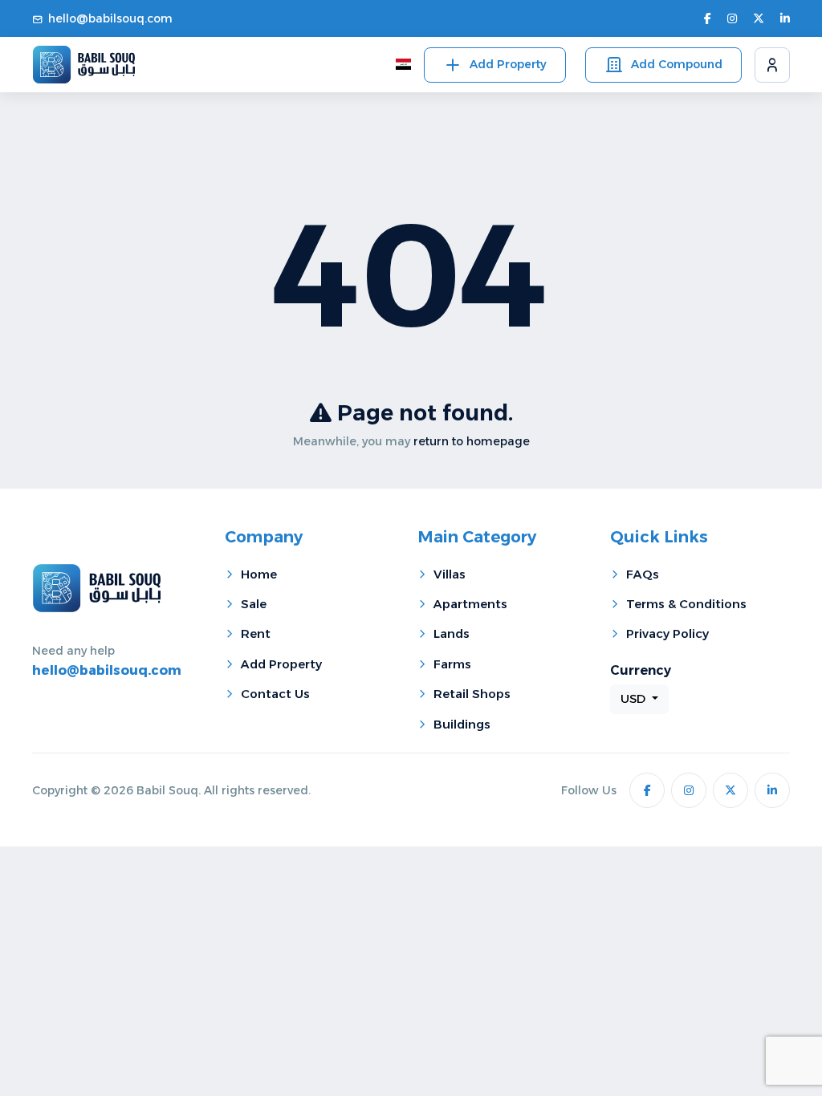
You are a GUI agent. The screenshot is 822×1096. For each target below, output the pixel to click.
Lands (451, 633)
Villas (449, 574)
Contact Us (275, 693)
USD (635, 698)
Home (259, 574)
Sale (254, 603)
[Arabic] (403, 64)
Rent (256, 633)
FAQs (642, 574)
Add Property (508, 64)
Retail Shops (472, 693)
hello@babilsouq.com (110, 18)
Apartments (470, 603)
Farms (452, 664)
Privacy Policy (667, 633)
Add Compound (676, 64)
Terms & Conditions (686, 603)
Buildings (461, 724)
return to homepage (471, 441)
